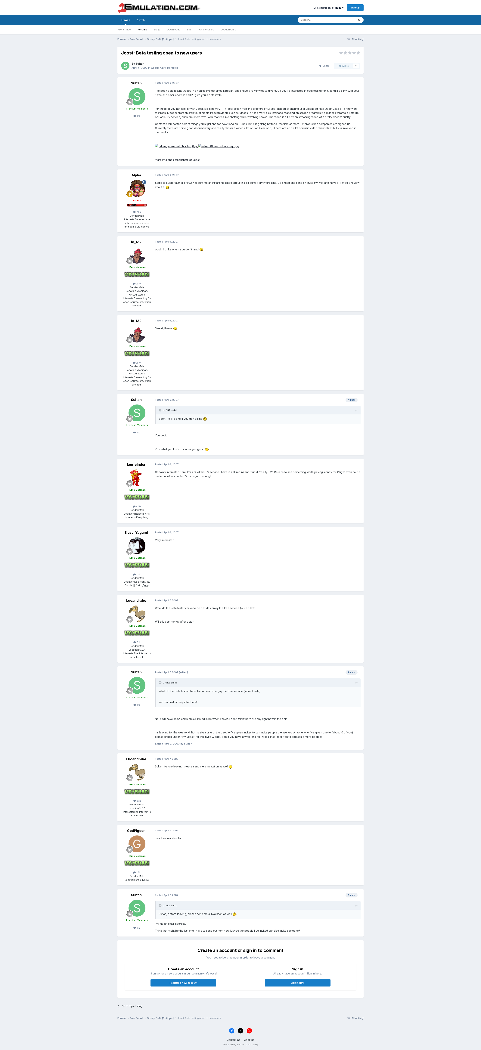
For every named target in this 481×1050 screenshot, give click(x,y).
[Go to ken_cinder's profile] (137, 477)
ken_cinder (136, 464)
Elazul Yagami (136, 532)
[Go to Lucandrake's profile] (137, 613)
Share (325, 65)
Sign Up (355, 7)
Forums (142, 29)
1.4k (138, 574)
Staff (189, 29)
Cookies (249, 1039)
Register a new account (183, 982)
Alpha (136, 175)
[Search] (359, 20)
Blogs (157, 29)
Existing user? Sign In (327, 7)
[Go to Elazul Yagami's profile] (137, 545)
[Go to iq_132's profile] (137, 255)
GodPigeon (136, 831)
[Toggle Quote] (160, 410)
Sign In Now (297, 982)
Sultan (139, 63)
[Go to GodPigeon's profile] (137, 843)
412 (138, 115)
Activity (141, 19)
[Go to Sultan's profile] (125, 66)
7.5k (138, 211)
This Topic (344, 19)
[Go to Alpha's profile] (137, 188)
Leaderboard (228, 29)
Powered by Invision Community (240, 1044)
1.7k (138, 872)
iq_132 (136, 242)
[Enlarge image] (176, 145)
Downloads (173, 29)
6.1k (138, 642)
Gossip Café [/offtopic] (165, 67)
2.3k (138, 283)
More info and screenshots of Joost (177, 159)
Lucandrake (136, 600)
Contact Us (233, 1039)
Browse (125, 19)
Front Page (124, 29)
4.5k (138, 506)
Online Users (206, 29)
